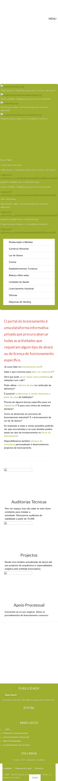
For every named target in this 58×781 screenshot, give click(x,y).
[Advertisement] (29, 53)
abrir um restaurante (42, 371)
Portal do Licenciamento (15, 733)
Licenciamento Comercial (16, 737)
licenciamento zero (31, 366)
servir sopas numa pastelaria (34, 377)
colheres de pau (25, 385)
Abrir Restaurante (12, 741)
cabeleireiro (10, 405)
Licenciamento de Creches (16, 745)
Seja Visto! (11, 695)
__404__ (7, 729)
